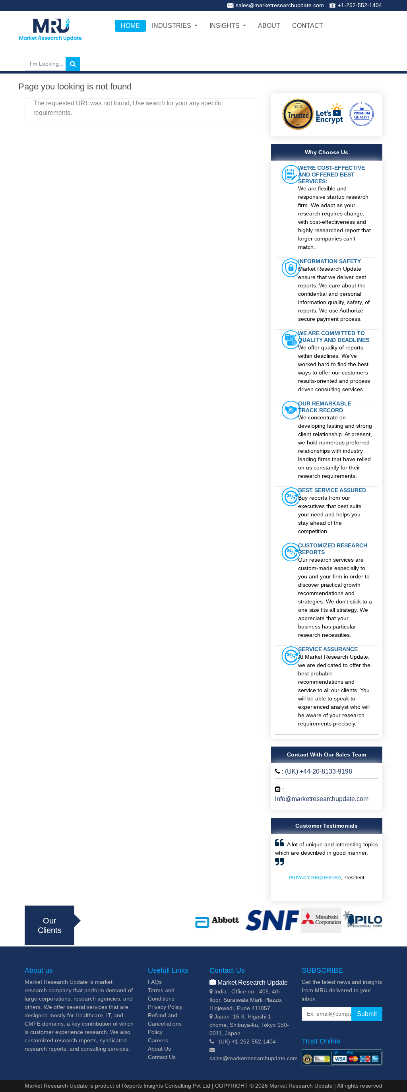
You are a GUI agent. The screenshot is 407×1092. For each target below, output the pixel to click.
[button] (283, 867)
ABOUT (269, 25)
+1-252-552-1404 (360, 5)
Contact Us (162, 1057)
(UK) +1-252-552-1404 (247, 1041)
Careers (158, 1040)
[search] (73, 64)
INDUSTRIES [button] (172, 25)
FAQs (155, 982)
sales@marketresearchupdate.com (280, 5)
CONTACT (307, 25)
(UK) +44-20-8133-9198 (318, 771)
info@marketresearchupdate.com (321, 798)
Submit (367, 1014)
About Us (159, 1048)
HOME (130, 25)
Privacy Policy (165, 1007)
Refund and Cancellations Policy (165, 1023)
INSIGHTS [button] (225, 25)
